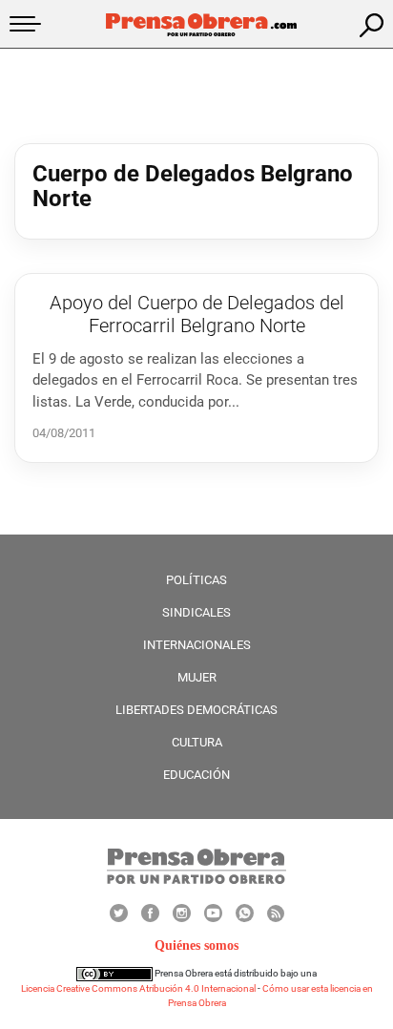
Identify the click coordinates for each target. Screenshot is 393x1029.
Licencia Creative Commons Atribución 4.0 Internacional (138, 988)
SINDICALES (196, 612)
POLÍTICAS (196, 580)
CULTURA (197, 742)
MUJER (197, 677)
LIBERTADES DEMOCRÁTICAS (196, 710)
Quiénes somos (196, 945)
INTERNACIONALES (197, 645)
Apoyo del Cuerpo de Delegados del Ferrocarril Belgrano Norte (197, 314)
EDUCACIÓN (196, 774)
